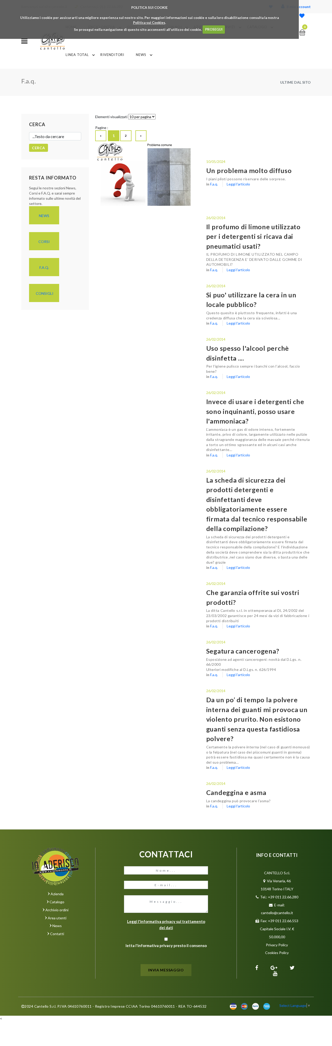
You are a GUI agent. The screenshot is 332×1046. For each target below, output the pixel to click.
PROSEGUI (214, 29)
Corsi (44, 241)
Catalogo (57, 902)
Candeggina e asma (236, 792)
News (141, 55)
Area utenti (57, 918)
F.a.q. (214, 184)
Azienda (57, 894)
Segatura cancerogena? (242, 651)
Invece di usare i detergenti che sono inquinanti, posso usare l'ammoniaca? (255, 411)
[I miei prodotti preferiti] (302, 16)
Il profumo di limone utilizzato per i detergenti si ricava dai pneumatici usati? (253, 236)
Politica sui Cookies (149, 22)
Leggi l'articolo (238, 184)
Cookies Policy (277, 952)
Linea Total (77, 55)
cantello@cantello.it (277, 913)
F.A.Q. (44, 267)
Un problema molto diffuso (249, 170)
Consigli (44, 293)
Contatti (57, 934)
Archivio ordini (56, 910)
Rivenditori (112, 55)
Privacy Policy (277, 945)
